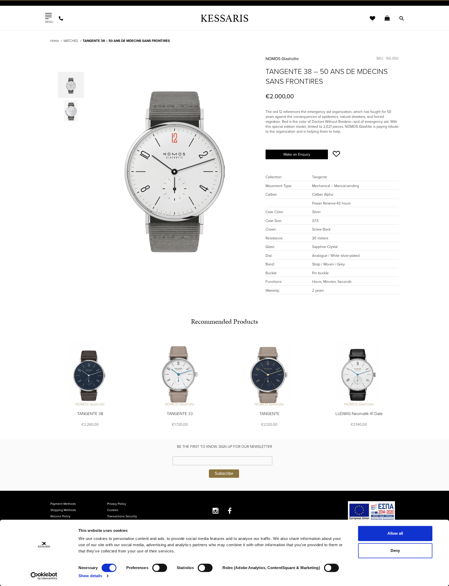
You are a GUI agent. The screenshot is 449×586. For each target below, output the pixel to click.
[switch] (159, 568)
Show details (90, 576)
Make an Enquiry (296, 154)
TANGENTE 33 (180, 413)
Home (54, 41)
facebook (230, 510)
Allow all (395, 533)
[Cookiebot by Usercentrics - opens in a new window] (44, 576)
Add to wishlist (336, 154)
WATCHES (70, 41)
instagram (215, 510)
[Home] (224, 18)
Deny (395, 550)
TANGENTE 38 (90, 413)
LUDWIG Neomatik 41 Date (359, 413)
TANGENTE (269, 413)
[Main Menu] (48, 16)
